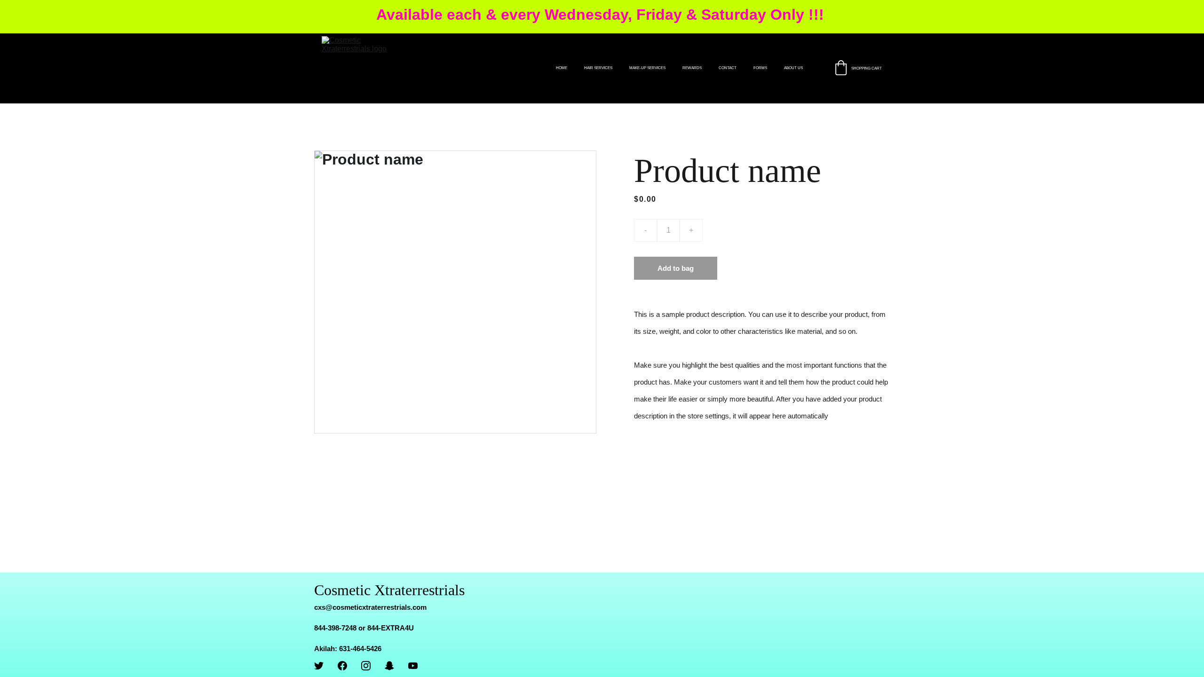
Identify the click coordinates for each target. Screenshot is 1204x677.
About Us (793, 68)
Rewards (692, 68)
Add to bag (675, 268)
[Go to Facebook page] (342, 665)
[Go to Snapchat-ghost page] (389, 665)
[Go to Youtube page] (413, 665)
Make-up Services (647, 68)
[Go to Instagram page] (366, 665)
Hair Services (598, 68)
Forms (760, 68)
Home (561, 68)
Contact (728, 68)
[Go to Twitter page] (319, 665)
